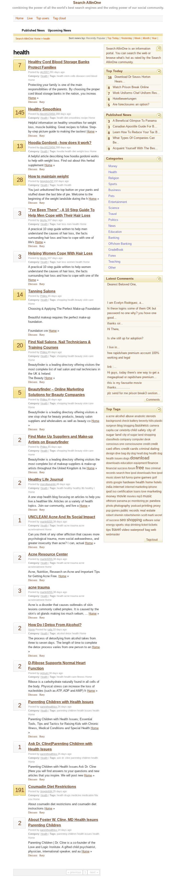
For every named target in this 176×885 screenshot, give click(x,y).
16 (110, 77)
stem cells (69, 76)
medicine (76, 795)
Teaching (114, 261)
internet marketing (136, 487)
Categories (114, 158)
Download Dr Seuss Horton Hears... (132, 79)
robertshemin (132, 515)
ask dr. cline (63, 757)
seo (123, 520)
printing (147, 505)
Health (44, 76)
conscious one (115, 444)
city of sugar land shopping (139, 434)
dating (154, 448)
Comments (153, 399)
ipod (109, 491)
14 (20, 294)
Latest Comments (120, 278)
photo (109, 505)
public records (130, 510)
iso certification (123, 491)
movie (121, 496)
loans (137, 491)
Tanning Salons (41, 291)
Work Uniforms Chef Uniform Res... (136, 93)
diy (128, 453)
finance (153, 463)
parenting (62, 710)
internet (118, 487)
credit (146, 444)
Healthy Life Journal (45, 479)
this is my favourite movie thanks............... (124, 385)
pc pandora (153, 501)
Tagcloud (152, 539)
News (112, 226)
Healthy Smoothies (44, 109)
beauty (78, 299)
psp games (113, 510)
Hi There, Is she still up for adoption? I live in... (125, 338)
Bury (42, 102)
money (111, 496)
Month (146, 38)
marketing (154, 491)
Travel (112, 214)
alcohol (61, 633)
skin (85, 299)
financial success (116, 468)
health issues (84, 710)
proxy (157, 505)
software (148, 520)
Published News (118, 115)
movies (131, 496)
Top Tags (113, 409)
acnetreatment (36, 529)
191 (19, 790)
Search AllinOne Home (28, 38)
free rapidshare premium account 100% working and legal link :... (133, 359)
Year (154, 38)
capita (110, 430)
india (109, 487)
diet (66, 117)
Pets (111, 196)
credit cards (129, 448)
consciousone (133, 444)
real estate (147, 510)
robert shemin (114, 515)
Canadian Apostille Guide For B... (135, 126)
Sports (112, 184)
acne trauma (71, 525)
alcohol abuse (124, 416)
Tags (52, 76)
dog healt (137, 453)
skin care (88, 356)
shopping (62, 299)
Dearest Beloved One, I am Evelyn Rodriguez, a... (125, 293)
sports (120, 524)
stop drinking (133, 524)
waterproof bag (140, 529)
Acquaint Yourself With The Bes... (135, 148)
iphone (152, 487)
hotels (158, 482)
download (139, 457)
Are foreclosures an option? (131, 104)
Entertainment (117, 202)
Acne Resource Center (48, 554)
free (140, 467)
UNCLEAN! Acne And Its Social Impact (61, 517)
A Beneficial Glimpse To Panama (135, 120)
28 (20, 179)
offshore (111, 501)
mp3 (139, 496)
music (147, 496)
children (72, 710)
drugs (67, 795)
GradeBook (115, 249)
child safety (138, 430)
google (117, 482)
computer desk (141, 439)
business (142, 425)
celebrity (124, 430)
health (46, 38)
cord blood (91, 76)
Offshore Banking (120, 243)
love (143, 491)
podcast (136, 505)
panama (122, 501)
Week (137, 38)
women (71, 262)
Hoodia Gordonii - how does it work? (59, 143)
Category (33, 76)
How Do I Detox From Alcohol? (55, 625)
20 (20, 345)
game (137, 477)
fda (96, 795)
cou (30, 799)
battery (134, 420)
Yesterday (126, 38)
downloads (113, 463)
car (116, 430)
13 (20, 146)
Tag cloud (59, 18)
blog (120, 425)
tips (108, 529)
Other (112, 267)
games (146, 477)
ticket (144, 524)
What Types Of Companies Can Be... (134, 140)
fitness (81, 676)
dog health (150, 453)
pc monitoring (136, 501)
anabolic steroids (145, 416)
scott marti (147, 515)
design (110, 453)
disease (80, 76)
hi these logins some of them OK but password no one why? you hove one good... (131, 313)
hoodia (60, 151)
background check (117, 420)
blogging (129, 425)
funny (129, 477)
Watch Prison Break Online (131, 87)
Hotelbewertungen (124, 98)
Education (115, 231)
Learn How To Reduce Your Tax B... (136, 132)
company (125, 439)
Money (112, 166)
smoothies (74, 117)
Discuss (32, 102)
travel (116, 529)
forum (131, 468)
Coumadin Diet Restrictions (52, 787)
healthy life (79, 488)
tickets (152, 524)
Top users (42, 18)
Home (19, 18)
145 (19, 112)
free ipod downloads (138, 473)
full (123, 477)
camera (154, 425)
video (125, 529)
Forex (112, 255)
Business (114, 190)
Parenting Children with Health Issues (61, 702)
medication (88, 795)
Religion (113, 178)
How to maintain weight (48, 176)
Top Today (113, 38)
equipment (140, 463)
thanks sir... (115, 323)
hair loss (61, 224)
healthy (68, 488)
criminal (144, 448)
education (127, 463)
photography (122, 505)
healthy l (89, 488)
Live (30, 18)
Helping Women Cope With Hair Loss (60, 253)
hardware (129, 482)
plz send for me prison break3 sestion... (133, 393)
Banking (113, 237)
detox (68, 633)
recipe (84, 117)
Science (113, 208)
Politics (113, 220)
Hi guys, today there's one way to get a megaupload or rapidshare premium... (133, 375)
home (149, 482)
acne (81, 525)
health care (70, 676)
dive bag (120, 453)
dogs (126, 458)
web (153, 529)
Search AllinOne (87, 3)
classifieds (112, 439)
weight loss (83, 151)
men (69, 224)
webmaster (113, 534)
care (91, 299)
